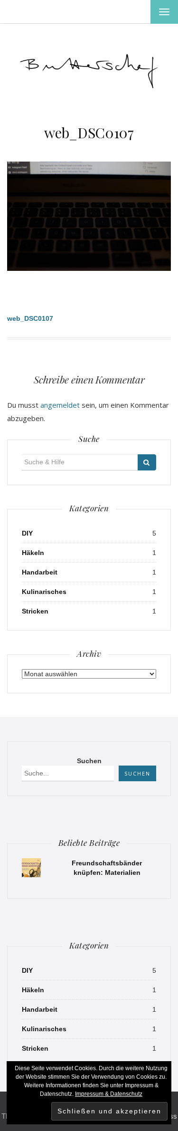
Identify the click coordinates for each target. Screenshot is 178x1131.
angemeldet (60, 405)
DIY (27, 533)
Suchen (89, 761)
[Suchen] (147, 462)
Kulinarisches (44, 591)
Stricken (35, 611)
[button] (89, 68)
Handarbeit (39, 572)
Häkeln (33, 552)
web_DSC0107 (89, 132)
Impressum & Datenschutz (108, 1094)
